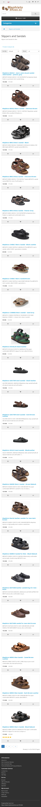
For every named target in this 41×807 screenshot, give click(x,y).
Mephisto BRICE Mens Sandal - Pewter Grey (17, 211)
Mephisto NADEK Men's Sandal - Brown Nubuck (19, 484)
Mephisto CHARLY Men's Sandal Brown (16, 279)
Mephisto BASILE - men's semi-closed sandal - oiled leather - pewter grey (18, 73)
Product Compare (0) (8, 47)
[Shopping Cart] (35, 2)
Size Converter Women (7, 762)
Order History (5, 792)
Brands (3, 780)
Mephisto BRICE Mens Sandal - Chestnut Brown (19, 176)
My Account (4, 791)
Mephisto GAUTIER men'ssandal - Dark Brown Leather (18, 415)
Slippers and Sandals (14, 29)
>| (15, 746)
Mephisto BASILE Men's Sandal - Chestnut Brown (19, 108)
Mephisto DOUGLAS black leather (14, 347)
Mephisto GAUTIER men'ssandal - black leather (19, 381)
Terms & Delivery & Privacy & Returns (11, 766)
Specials (3, 785)
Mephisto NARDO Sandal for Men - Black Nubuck (19, 554)
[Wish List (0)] (33, 2)
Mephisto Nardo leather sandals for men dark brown (19, 519)
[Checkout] (38, 2)
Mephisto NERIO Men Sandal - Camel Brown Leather (17, 658)
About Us (3, 760)
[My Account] (30, 2)
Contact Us (4, 771)
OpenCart (11, 803)
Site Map (3, 775)
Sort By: (4, 51)
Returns (3, 773)
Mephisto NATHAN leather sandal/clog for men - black (19, 588)
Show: (24, 51)
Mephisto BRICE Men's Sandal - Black (15, 143)
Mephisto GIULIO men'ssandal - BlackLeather (18, 450)
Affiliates (3, 784)
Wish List (3, 794)
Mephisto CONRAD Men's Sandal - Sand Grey (18, 312)
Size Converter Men (6, 764)
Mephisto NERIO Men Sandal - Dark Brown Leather (20, 693)
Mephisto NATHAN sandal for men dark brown (19, 623)
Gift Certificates (5, 782)
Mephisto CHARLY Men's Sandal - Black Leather (19, 244)
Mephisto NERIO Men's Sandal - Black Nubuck (18, 727)
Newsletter (4, 796)
